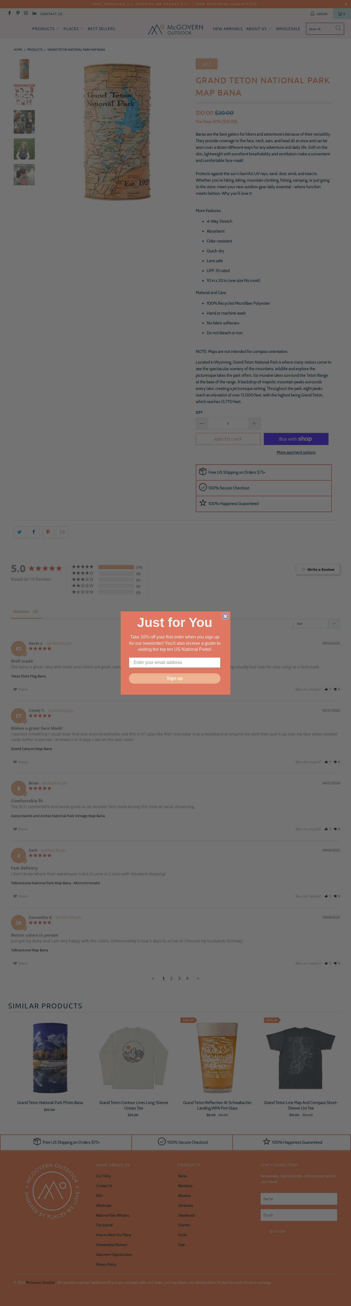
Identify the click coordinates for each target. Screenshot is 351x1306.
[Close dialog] (225, 616)
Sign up (175, 678)
